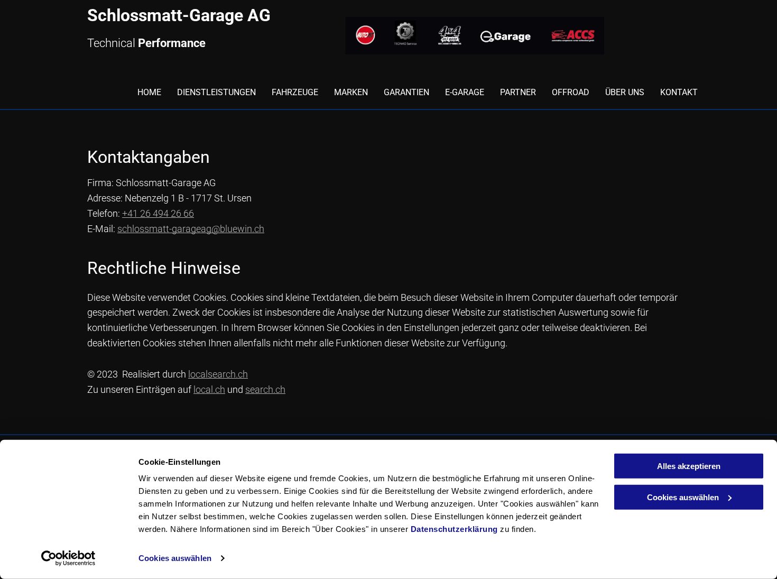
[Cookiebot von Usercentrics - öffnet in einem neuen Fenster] (68, 558)
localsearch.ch (218, 374)
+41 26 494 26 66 (158, 213)
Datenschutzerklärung (454, 529)
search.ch (265, 389)
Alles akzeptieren (688, 466)
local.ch (209, 389)
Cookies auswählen (174, 558)
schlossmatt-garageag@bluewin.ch (190, 228)
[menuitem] (141, 92)
